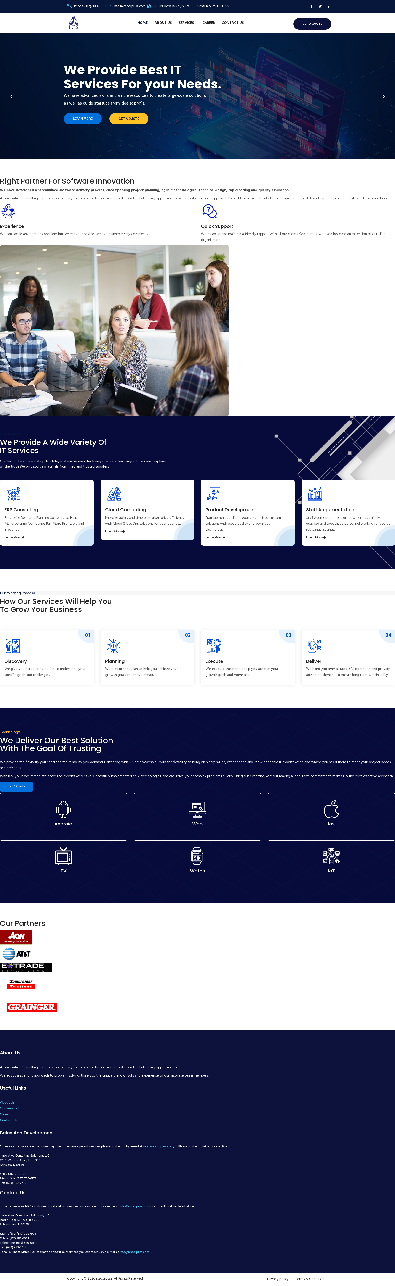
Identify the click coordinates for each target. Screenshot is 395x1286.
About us (163, 23)
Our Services (9, 1109)
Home (143, 23)
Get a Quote (129, 119)
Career (208, 23)
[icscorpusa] (73, 22)
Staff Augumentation (330, 509)
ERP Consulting (21, 509)
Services (187, 23)
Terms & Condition (310, 1279)
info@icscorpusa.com (134, 1206)
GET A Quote (312, 23)
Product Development (230, 509)
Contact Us (233, 23)
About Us (7, 1103)
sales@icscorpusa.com (158, 1146)
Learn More (83, 119)
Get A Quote (16, 786)
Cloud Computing (125, 509)
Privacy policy (278, 1279)
